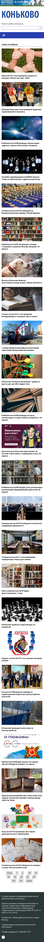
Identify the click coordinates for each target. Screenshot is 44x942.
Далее (29, 881)
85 (28, 877)
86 (34, 877)
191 (21, 881)
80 (30, 873)
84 (21, 877)
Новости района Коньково (12, 24)
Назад (9, 873)
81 (36, 873)
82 (9, 877)
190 (13, 881)
